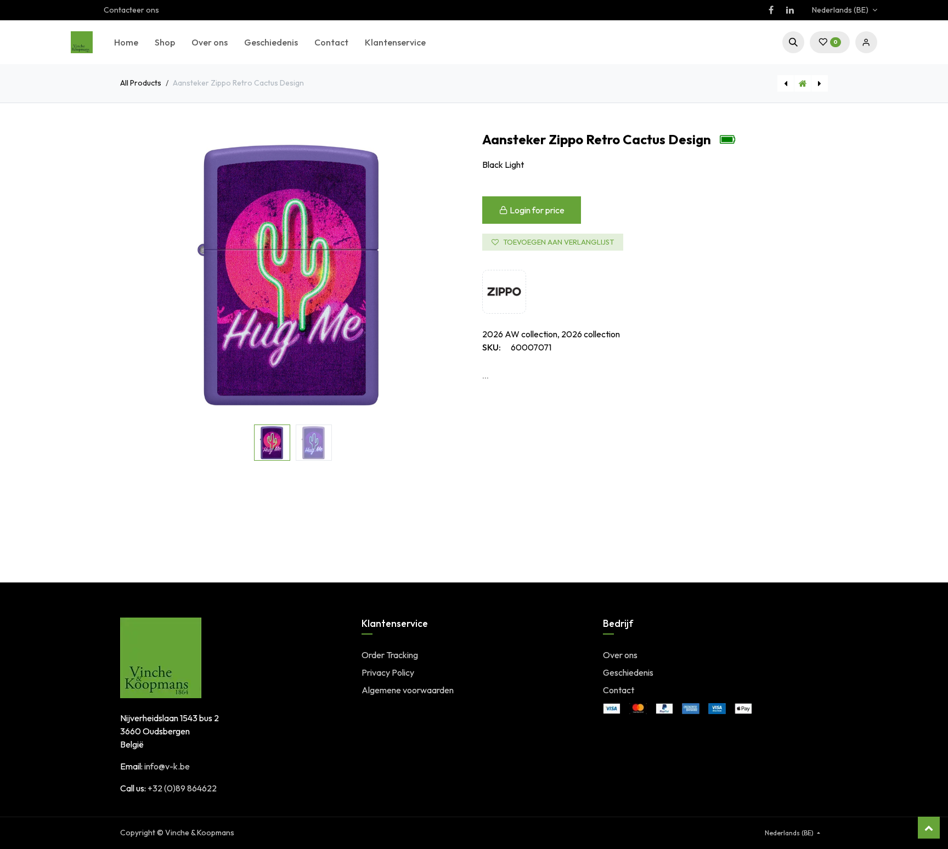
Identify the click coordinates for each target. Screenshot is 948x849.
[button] (793, 42)
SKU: (491, 347)
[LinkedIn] (790, 10)
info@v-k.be (167, 766)
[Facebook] (771, 10)
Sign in (866, 42)
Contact (618, 689)
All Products (140, 83)
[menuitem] (126, 42)
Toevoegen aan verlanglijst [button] (558, 241)
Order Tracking (390, 654)
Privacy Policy (388, 672)
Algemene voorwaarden (408, 689)
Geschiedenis (628, 672)
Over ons (620, 654)
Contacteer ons (131, 10)
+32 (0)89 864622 (182, 788)
